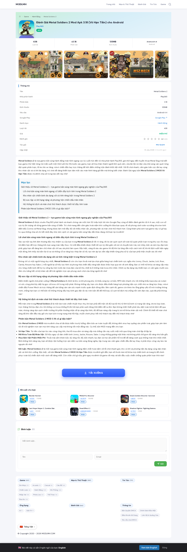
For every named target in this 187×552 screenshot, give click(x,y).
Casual (48, 485)
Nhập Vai (24, 495)
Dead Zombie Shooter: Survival (142, 396)
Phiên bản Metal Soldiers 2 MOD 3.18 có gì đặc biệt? (45, 208)
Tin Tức (153, 4)
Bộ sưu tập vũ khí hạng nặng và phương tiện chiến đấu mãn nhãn (53, 200)
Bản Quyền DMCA (129, 510)
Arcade (37, 485)
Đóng (164, 547)
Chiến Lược (24, 490)
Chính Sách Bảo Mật (148, 510)
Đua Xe (23, 499)
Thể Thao (52, 495)
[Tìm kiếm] (169, 4)
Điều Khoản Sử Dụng (130, 515)
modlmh (120, 232)
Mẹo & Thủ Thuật (126, 4)
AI (20, 510)
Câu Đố (61, 485)
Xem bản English (149, 547)
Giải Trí (29, 510)
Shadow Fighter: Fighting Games (143, 408)
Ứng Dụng (24, 505)
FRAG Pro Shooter (87, 396)
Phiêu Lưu (38, 495)
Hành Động (36, 17)
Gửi (162, 464)
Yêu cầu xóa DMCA (129, 520)
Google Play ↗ (161, 118)
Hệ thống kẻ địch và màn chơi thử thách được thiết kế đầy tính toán (55, 204)
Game (163, 4)
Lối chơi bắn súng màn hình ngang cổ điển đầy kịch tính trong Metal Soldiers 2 (59, 191)
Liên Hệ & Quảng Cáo (150, 515)
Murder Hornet (35, 396)
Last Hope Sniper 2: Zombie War (42, 408)
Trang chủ (110, 4)
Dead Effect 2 (85, 408)
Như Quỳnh (160, 145)
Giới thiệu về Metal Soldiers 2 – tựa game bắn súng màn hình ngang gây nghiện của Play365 (64, 187)
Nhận (32, 402)
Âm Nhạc (23, 485)
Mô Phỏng (55, 490)
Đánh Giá (142, 4)
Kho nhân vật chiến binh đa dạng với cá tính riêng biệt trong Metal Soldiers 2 (59, 195)
